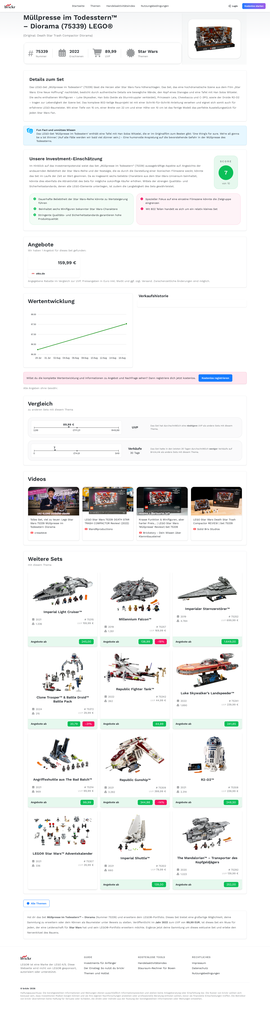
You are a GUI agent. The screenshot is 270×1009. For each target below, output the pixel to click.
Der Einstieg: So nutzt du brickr (104, 968)
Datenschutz (200, 968)
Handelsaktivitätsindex (120, 5)
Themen (95, 5)
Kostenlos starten (253, 6)
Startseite (78, 5)
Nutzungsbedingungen (155, 5)
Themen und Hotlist (96, 973)
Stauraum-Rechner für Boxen (156, 968)
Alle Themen (38, 903)
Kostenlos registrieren (215, 378)
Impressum (199, 963)
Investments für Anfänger (100, 963)
